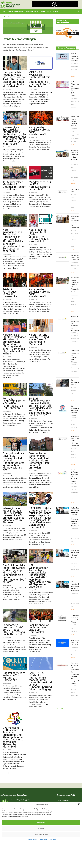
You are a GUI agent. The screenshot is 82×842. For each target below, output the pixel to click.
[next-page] (7, 773)
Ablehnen (41, 828)
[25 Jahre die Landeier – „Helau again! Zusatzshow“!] (41, 118)
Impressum (53, 839)
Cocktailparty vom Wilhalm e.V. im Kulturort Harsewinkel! (14, 676)
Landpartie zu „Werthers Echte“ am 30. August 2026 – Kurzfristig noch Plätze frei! (14, 629)
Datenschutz (43, 839)
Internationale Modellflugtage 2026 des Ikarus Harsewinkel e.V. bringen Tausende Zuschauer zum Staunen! (13, 515)
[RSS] (4, 17)
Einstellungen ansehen (41, 834)
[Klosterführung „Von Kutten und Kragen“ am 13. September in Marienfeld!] (41, 325)
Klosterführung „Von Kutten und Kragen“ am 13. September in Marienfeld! (39, 339)
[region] (55, 4)
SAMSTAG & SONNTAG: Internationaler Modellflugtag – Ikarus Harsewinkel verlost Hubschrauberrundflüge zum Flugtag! (40, 681)
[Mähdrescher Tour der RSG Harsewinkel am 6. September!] (41, 172)
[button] (79, 805)
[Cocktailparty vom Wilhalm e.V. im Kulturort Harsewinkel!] (15, 663)
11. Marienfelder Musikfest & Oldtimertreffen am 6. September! (14, 185)
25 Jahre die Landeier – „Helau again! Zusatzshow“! (39, 131)
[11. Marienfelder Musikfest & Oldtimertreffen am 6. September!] (15, 172)
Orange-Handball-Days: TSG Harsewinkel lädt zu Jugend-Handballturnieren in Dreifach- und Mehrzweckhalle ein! (14, 462)
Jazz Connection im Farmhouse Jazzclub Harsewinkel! (39, 628)
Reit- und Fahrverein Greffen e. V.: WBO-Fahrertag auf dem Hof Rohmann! (14, 403)
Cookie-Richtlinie (32, 839)
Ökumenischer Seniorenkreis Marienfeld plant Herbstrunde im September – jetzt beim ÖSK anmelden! (40, 460)
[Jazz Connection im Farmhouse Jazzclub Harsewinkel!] (41, 615)
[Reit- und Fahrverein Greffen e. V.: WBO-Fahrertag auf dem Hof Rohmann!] (15, 389)
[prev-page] (4, 773)
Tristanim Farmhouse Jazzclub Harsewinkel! (10, 293)
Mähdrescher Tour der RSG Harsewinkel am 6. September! (40, 185)
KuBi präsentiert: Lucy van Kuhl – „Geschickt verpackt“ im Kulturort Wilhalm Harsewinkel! (39, 235)
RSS (9, 17)
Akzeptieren (41, 822)
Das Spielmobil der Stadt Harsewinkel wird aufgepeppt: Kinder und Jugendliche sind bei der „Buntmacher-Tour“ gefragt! (14, 574)
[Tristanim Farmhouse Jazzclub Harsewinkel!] (15, 280)
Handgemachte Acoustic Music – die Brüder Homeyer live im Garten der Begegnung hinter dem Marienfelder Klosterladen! (14, 79)
